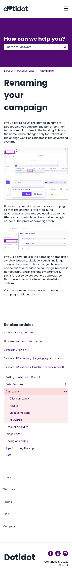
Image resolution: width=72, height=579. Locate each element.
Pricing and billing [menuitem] (17, 441)
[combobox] (33, 47)
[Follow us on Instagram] (58, 553)
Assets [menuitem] (13, 405)
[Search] (65, 47)
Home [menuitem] (7, 477)
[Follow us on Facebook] (50, 553)
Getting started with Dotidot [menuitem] (23, 377)
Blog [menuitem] (6, 514)
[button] (65, 384)
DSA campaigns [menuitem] (19, 398)
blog (33, 294)
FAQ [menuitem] (8, 455)
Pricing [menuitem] (7, 501)
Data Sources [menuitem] (14, 384)
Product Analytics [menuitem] (17, 427)
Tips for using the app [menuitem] (20, 448)
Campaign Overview (15, 349)
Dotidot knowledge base (19, 70)
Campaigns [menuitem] (13, 391)
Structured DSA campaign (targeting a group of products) (36, 358)
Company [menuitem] (9, 526)
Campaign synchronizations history (23, 341)
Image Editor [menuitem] (14, 434)
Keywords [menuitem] (15, 419)
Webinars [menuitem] (9, 489)
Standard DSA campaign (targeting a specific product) (34, 367)
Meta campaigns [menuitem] (19, 412)
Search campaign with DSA (19, 332)
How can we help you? (34, 38)
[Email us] (65, 553)
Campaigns (47, 70)
